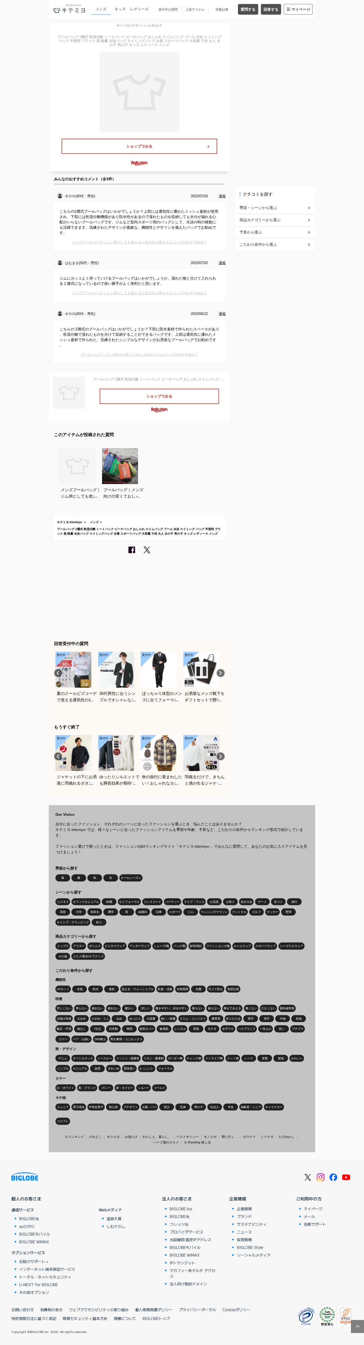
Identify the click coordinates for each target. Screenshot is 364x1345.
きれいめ (113, 1068)
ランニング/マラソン (214, 911)
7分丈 (97, 1028)
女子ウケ (228, 1028)
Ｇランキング (74, 1137)
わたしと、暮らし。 (157, 1137)
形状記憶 (233, 989)
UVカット (63, 989)
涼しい (145, 1008)
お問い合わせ (22, 1309)
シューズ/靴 (161, 946)
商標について (125, 1318)
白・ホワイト (65, 1087)
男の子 (198, 1107)
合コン (278, 901)
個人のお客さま (26, 1198)
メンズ (101, 9)
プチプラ (298, 1028)
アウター (79, 946)
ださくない (268, 1008)
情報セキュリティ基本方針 (85, 1318)
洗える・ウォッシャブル (138, 989)
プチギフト (130, 1107)
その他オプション (34, 1292)
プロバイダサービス (186, 1232)
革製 (265, 1058)
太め (119, 1018)
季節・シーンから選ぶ (258, 208)
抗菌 (198, 989)
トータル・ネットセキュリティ (45, 1277)
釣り (99, 922)
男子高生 (79, 1107)
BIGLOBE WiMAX (34, 1241)
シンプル (63, 1068)
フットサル (239, 911)
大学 (79, 911)
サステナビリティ (252, 1224)
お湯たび (131, 1137)
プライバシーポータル (197, 1309)
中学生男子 (96, 1107)
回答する (271, 9)
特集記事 (222, 9)
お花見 (214, 901)
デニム (62, 1058)
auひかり (27, 1226)
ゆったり (135, 1018)
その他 (62, 956)
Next (221, 673)
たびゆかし (286, 1137)
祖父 (167, 1107)
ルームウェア (242, 946)
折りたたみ (233, 1018)
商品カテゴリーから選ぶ (260, 220)
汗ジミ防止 (215, 989)
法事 (159, 911)
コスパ (62, 1039)
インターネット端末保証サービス (47, 1269)
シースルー (104, 1058)
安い (282, 1028)
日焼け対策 (64, 1018)
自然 (97, 1068)
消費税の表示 (51, 1309)
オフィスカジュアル (86, 901)
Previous (58, 673)
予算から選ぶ (251, 232)
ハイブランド (247, 1028)
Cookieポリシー (236, 1309)
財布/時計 (196, 946)
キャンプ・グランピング (73, 922)
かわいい (297, 1058)
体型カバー (146, 1028)
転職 (109, 901)
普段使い (129, 1068)
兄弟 (183, 1107)
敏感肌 (164, 1028)
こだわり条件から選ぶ (258, 244)
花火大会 (246, 901)
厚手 (251, 1018)
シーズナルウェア (291, 946)
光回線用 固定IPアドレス (190, 1239)
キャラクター (274, 1107)
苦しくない (64, 1008)
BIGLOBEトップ (156, 1318)
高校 (63, 911)
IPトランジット (182, 1262)
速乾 (112, 989)
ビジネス (63, 901)
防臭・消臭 (165, 989)
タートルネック (83, 1058)
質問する (248, 9)
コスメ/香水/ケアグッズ (88, 956)
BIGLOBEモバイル (34, 1234)
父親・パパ (149, 1107)
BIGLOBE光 (29, 1218)
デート (262, 901)
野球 (289, 911)
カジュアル (80, 1068)
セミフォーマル (129, 901)
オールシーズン (131, 877)
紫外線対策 (287, 1008)
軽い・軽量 (168, 1018)
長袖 (299, 1018)
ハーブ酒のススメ (166, 1142)
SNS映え (100, 1039)
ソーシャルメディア (253, 1255)
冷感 (80, 989)
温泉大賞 (114, 1218)
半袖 (283, 1018)
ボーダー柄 (175, 1058)
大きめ (81, 1018)
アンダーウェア (139, 946)
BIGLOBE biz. (181, 1208)
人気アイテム (195, 9)
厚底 (196, 1028)
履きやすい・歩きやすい (171, 1008)
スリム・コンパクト (193, 1018)
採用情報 (244, 1239)
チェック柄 (194, 1058)
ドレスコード (152, 901)
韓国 (129, 1028)
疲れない (113, 1008)
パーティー (172, 901)
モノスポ (210, 1137)
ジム (191, 911)
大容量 (151, 1018)
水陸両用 (182, 989)
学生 (231, 1107)
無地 (281, 1058)
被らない (214, 1008)
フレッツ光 (179, 1224)
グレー (106, 1087)
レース (248, 1058)
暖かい (129, 1008)
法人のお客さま (177, 1198)
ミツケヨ (267, 1137)
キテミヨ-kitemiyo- (70, 522)
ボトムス (95, 946)
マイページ (301, 9)
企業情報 (237, 1198)
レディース (139, 9)
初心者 (113, 1107)
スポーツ (175, 911)
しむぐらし (116, 1226)
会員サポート (315, 1224)
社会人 (214, 1107)
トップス (63, 946)
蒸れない (97, 1008)
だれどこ (95, 1137)
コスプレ (63, 1121)
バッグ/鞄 (179, 946)
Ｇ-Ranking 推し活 (197, 1142)
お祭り (230, 901)
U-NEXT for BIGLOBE (38, 1284)
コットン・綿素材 (127, 1058)
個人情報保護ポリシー (153, 1309)
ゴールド (159, 1087)
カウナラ (249, 1137)
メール (309, 1216)
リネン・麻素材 (153, 1058)
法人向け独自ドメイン (188, 1283)
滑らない (81, 1008)
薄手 (267, 1018)
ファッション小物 (218, 946)
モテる (212, 1028)
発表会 (94, 911)
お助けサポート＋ (34, 1261)
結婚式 (142, 911)
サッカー (272, 911)
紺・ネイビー (125, 1087)
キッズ (120, 9)
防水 (96, 989)
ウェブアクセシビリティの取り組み (99, 1309)
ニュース (244, 1232)
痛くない (251, 1008)
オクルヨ (113, 1137)
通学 (111, 911)
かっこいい (146, 1068)
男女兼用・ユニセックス (126, 1039)
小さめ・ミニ (100, 1018)
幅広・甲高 (64, 1028)
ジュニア (63, 1107)
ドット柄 (233, 1058)
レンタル (180, 1028)
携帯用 (216, 1018)
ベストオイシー (187, 1137)
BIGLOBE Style (250, 1247)
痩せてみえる (232, 1008)
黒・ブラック (87, 1087)
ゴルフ (256, 911)
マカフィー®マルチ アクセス (192, 1273)
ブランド (244, 1216)
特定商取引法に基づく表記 (33, 1318)
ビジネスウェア (115, 946)
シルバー (143, 1087)
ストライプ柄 (214, 1058)
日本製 (113, 1028)
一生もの (266, 1028)
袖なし (81, 1028)
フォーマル (165, 1068)
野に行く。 (230, 1137)
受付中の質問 (168, 9)
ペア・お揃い (81, 1039)
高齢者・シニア (251, 1107)
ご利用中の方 (309, 1198)
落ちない (198, 1008)
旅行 (294, 901)
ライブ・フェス (194, 901)
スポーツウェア (265, 946)
